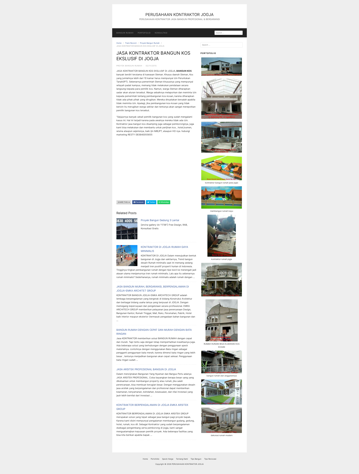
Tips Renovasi (210, 459)
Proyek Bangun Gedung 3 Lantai (160, 220)
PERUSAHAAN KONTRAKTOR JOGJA (179, 14)
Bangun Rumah (125, 33)
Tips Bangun (196, 459)
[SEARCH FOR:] (229, 33)
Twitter (152, 202)
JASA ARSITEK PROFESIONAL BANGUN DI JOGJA (146, 369)
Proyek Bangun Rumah (150, 43)
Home (119, 43)
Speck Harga (167, 459)
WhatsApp (164, 202)
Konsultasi (161, 33)
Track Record (130, 43)
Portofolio (144, 33)
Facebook (139, 202)
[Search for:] (222, 44)
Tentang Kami (182, 459)
